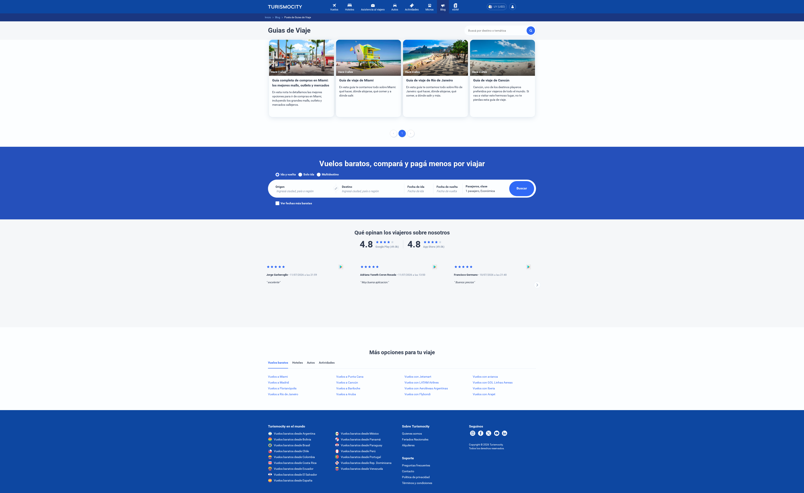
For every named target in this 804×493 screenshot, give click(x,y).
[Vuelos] (285, 7)
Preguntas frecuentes (416, 465)
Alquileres (408, 445)
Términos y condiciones (417, 483)
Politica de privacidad (416, 477)
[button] (512, 6)
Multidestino (330, 174)
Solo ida (308, 174)
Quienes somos (412, 433)
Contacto (408, 471)
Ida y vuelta (288, 174)
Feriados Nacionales (415, 439)
